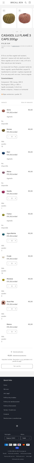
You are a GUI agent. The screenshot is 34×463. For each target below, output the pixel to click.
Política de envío (20, 456)
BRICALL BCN (15, 451)
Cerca (5, 385)
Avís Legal (7, 393)
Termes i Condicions (10, 410)
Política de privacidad (26, 453)
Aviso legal (29, 456)
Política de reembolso (13, 453)
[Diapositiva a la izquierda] (13, 32)
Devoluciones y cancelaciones (12, 418)
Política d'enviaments (10, 406)
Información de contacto (18, 459)
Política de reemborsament (11, 402)
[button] (4, 3)
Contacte (6, 414)
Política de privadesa (10, 397)
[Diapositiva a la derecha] (21, 32)
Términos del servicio (9, 456)
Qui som (6, 389)
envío (21, 359)
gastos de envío (16, 46)
